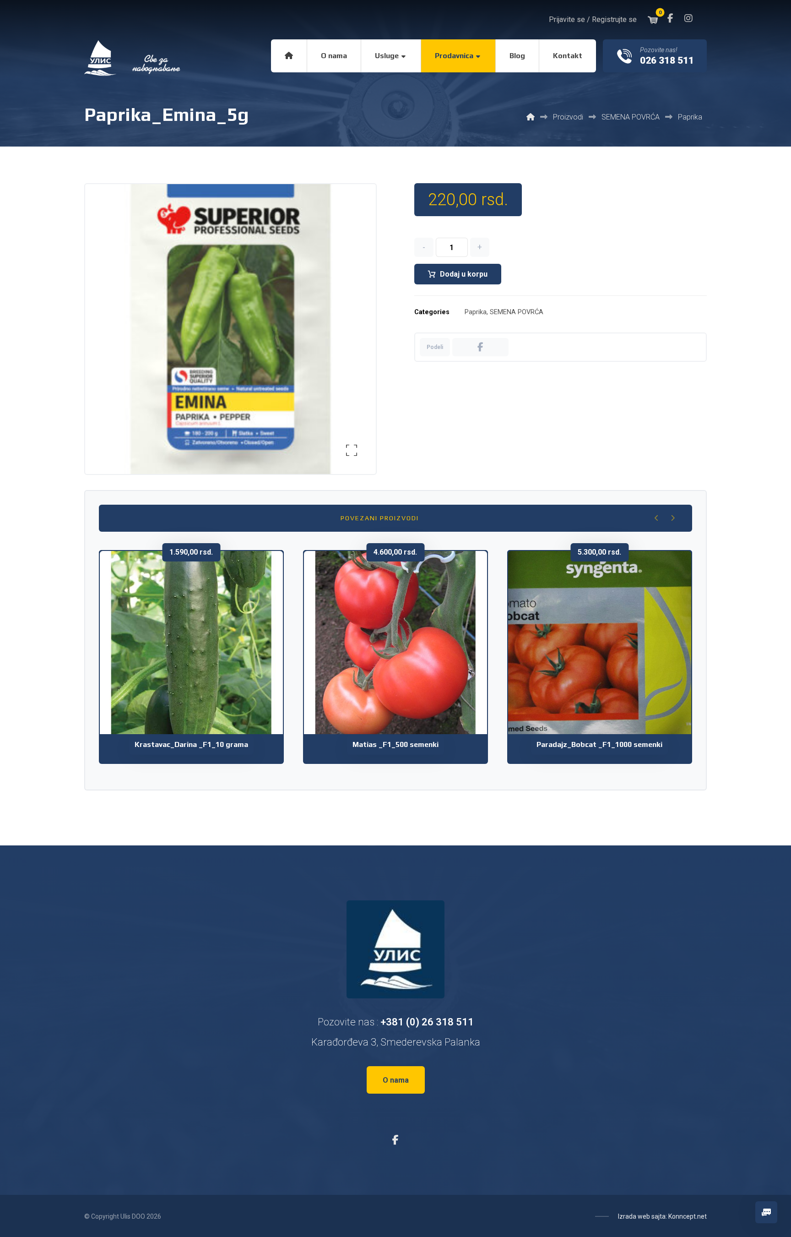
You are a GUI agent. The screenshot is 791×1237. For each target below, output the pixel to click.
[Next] (672, 518)
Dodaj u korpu (464, 274)
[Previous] (656, 518)
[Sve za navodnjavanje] (133, 58)
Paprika (476, 312)
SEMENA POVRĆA (516, 312)
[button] (670, 18)
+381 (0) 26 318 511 (427, 1022)
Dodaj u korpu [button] (197, 682)
